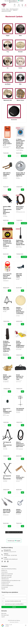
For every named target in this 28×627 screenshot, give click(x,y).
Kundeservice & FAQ (5, 582)
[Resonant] (20, 45)
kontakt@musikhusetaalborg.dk (10, 559)
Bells (20, 84)
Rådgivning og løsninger (6, 575)
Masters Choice (20, 100)
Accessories (14, 119)
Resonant (20, 51)
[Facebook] (2, 561)
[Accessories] (14, 111)
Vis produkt (24, 155)
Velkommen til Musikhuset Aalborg (8, 568)
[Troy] (7, 45)
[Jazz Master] (7, 77)
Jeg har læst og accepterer (14, 604)
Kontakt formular (5, 583)
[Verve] (20, 28)
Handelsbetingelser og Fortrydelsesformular (11, 580)
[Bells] (20, 77)
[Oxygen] (7, 28)
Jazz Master (7, 84)
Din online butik (4, 587)
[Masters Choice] (20, 93)
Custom (20, 67)
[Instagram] (7, 561)
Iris (7, 67)
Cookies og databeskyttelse (7, 585)
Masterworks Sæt (8, 100)
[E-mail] (14, 598)
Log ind (3, 616)
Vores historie (4, 572)
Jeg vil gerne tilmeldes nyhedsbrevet (12, 601)
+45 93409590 (7, 555)
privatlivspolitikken (20, 604)
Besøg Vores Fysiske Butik (7, 573)
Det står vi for (4, 570)
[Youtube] (5, 561)
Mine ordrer (3, 613)
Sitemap (3, 588)
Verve (20, 35)
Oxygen (7, 35)
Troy (8, 51)
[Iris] (7, 61)
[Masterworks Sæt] (7, 93)
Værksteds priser (5, 578)
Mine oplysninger (5, 615)
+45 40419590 (14, 555)
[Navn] (14, 595)
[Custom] (20, 61)
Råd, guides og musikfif (6, 577)
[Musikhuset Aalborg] (3, 5)
